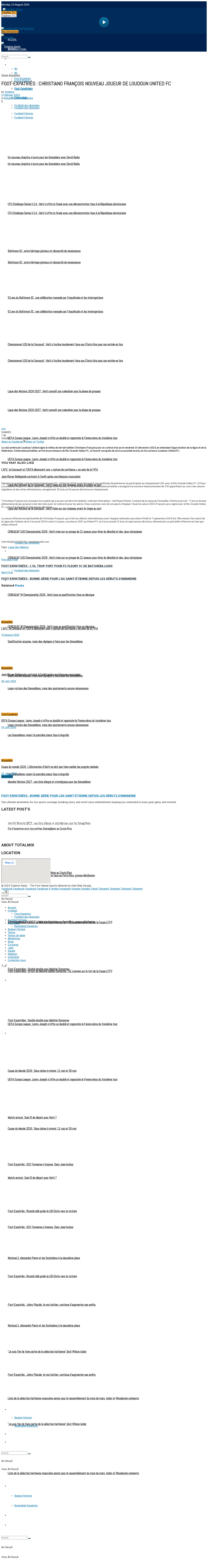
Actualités (14, 75)
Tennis (11, 1515)
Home (4, 75)
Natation (12, 954)
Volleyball (13, 957)
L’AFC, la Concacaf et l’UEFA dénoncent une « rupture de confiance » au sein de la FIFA (49, 470)
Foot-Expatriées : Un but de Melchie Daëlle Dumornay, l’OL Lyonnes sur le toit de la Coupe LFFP (60, 922)
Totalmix (9, 91)
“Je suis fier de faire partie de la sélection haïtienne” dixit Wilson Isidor (47, 1424)
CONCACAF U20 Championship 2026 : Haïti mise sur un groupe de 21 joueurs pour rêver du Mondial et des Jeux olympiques (75, 558)
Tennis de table (17, 1525)
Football (13, 64)
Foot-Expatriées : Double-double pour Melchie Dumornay (38, 969)
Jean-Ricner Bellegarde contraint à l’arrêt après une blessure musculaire (40, 477)
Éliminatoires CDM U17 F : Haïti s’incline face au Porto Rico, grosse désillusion (51, 875)
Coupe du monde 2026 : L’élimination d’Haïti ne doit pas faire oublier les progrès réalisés (49, 767)
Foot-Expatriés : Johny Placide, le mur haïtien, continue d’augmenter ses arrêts (52, 1305)
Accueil (12, 907)
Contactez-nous (17, 960)
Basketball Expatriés (26, 1505)
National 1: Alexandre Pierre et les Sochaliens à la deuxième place (44, 1258)
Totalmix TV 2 (9, 15)
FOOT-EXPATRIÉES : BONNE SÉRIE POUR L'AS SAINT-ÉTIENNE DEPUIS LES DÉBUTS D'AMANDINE (68, 796)
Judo (10, 947)
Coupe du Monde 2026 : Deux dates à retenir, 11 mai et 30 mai (42, 1071)
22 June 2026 (9, 773)
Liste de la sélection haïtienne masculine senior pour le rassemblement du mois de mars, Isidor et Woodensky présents (73, 1473)
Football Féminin (18, 551)
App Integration (10, 31)
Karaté (11, 951)
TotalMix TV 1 (9, 12)
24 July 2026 (8, 727)
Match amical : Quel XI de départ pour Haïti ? (32, 1118)
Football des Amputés (26, 916)
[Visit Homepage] (11, 8)
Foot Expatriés (17, 980)
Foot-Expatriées (23, 89)
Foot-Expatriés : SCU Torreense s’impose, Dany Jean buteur (40, 1164)
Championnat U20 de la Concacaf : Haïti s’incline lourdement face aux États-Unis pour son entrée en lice (65, 344)
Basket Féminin (23, 1495)
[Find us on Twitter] (3, 966)
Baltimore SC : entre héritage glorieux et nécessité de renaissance (44, 251)
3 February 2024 (10, 95)
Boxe (11, 941)
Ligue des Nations (18, 547)
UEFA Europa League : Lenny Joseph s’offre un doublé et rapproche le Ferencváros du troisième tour (62, 438)
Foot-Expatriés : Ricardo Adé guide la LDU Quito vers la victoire (42, 1211)
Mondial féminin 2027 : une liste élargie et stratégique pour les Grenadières (49, 782)
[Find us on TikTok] (6, 966)
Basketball (15, 1486)
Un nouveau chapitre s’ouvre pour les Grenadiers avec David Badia (37, 817)
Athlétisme (14, 938)
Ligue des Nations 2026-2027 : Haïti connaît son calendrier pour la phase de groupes (54, 391)
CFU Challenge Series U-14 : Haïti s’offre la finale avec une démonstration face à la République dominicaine (60, 824)
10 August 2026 (10, 635)
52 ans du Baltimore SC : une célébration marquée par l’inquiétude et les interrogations (55, 298)
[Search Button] (29, 1538)
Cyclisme (13, 944)
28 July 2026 (8, 681)
